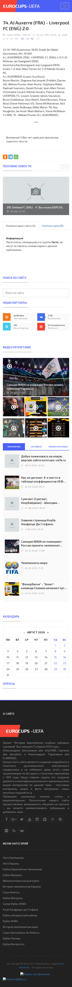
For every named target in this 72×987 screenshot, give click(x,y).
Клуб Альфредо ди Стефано (20, 909)
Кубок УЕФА (13, 34)
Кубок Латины (12, 938)
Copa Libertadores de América (21, 932)
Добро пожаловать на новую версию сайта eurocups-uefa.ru (43, 458)
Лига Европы (11, 863)
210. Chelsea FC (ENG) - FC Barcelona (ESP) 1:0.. (35, 207)
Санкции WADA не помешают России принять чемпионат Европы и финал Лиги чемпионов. (41, 543)
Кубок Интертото (13, 944)
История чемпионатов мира (20, 926)
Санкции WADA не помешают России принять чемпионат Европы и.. (35, 386)
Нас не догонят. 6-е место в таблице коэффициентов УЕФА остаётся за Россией (43, 479)
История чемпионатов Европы (22, 886)
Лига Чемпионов (13, 857)
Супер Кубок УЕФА (14, 903)
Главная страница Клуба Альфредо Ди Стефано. (38, 522)
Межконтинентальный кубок (21, 880)
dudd (64, 34)
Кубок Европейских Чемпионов (22, 869)
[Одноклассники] (5, 157)
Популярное (14, 446)
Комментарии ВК (53, 225)
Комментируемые (58, 446)
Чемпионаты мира (34, 563)
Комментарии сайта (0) (21, 225)
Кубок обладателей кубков (20, 915)
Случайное (36, 446)
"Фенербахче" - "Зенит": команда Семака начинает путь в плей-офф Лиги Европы (43, 586)
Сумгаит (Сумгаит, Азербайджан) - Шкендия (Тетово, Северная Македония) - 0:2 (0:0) (44, 501)
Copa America (11, 892)
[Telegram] (10, 157)
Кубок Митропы (13, 898)
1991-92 (26, 34)
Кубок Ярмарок (12, 875)
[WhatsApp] (16, 157)
